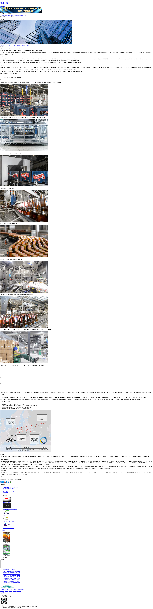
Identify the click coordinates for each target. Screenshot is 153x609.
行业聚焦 (9, 15)
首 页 (1, 15)
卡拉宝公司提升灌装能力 (10, 487)
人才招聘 (14, 591)
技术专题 (21, 15)
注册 (1, 6)
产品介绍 (14, 45)
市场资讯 (5, 15)
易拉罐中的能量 (8, 488)
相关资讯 (10, 45)
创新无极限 (7, 492)
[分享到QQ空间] (3, 482)
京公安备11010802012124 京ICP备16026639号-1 (31, 607)
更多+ (3, 530)
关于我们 (6, 45)
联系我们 (27, 45)
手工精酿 (7, 490)
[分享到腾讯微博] (7, 482)
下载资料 (23, 45)
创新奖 (24, 15)
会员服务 (10, 591)
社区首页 (2, 45)
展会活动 (17, 15)
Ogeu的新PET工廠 (9, 491)
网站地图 (2, 592)
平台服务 (19, 591)
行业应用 (19, 45)
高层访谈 (13, 15)
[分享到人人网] (8, 482)
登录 (4, 6)
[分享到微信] (10, 482)
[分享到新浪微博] (5, 482)
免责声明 (10, 592)
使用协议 (6, 592)
